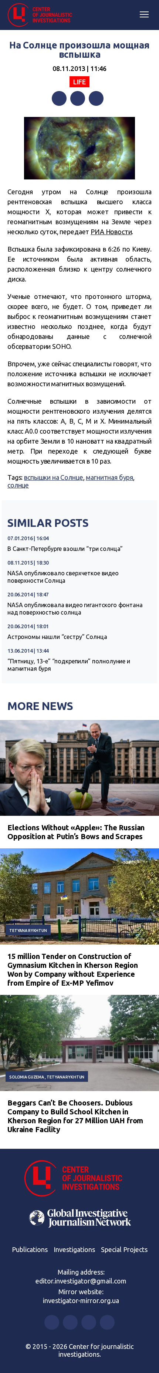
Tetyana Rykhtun (28, 930)
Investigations (74, 1249)
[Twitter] (77, 98)
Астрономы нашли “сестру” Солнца (57, 636)
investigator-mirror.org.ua (81, 1300)
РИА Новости (111, 231)
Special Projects (124, 1249)
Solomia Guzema (26, 1077)
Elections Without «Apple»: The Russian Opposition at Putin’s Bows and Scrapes (76, 832)
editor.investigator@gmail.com (80, 1281)
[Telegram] (96, 98)
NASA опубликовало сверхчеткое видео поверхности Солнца (63, 577)
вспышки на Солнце (53, 477)
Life (79, 81)
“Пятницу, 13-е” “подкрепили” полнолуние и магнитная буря (68, 665)
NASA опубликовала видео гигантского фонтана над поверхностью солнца (75, 609)
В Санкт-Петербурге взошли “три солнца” (65, 548)
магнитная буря (109, 477)
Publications (30, 1249)
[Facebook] (59, 98)
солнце (18, 485)
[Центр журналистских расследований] (42, 15)
